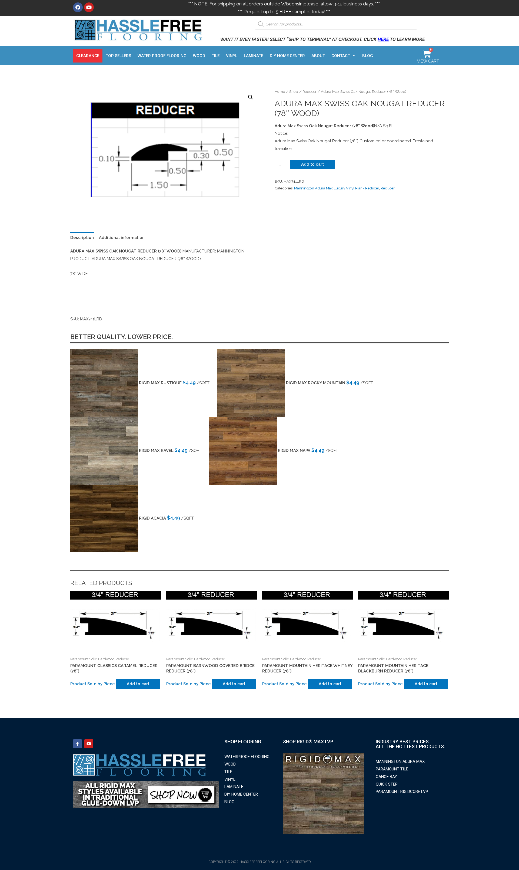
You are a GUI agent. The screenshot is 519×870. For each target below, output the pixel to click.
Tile (215, 55)
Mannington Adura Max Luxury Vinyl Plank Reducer (336, 188)
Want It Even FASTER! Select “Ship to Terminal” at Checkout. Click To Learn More (322, 39)
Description (82, 237)
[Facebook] (78, 7)
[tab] (82, 238)
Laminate (253, 55)
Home (280, 91)
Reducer (309, 91)
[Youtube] (89, 7)
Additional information (122, 237)
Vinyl (231, 55)
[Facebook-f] (77, 743)
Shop (293, 91)
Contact (340, 55)
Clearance (87, 55)
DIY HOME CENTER (287, 55)
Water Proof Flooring (162, 55)
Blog (367, 55)
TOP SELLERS (118, 55)
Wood (199, 55)
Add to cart (312, 164)
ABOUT (318, 55)
